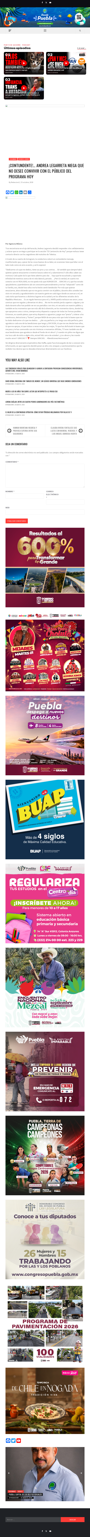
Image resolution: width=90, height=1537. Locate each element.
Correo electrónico (51, 494)
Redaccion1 (10, 374)
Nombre (9, 491)
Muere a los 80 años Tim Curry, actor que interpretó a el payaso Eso (31, 391)
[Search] (80, 30)
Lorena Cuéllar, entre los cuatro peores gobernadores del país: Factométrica (34, 402)
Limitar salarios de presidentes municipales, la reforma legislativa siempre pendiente (44, 1494)
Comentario (11, 462)
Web (7, 507)
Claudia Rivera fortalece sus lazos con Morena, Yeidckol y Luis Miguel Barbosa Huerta (64, 430)
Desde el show (24, 159)
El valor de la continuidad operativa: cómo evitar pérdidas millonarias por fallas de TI (38, 412)
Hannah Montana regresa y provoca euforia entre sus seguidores (25, 430)
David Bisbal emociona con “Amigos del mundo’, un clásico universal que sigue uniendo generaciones (43, 381)
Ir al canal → (81, 48)
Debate (20, 1491)
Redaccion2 (15, 182)
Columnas (13, 159)
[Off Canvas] (10, 31)
